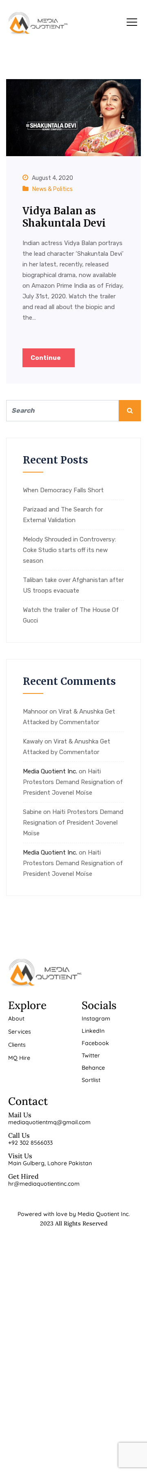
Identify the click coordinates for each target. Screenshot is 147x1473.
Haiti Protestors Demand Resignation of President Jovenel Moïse (73, 782)
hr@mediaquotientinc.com (44, 1183)
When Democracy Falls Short (63, 490)
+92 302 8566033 (30, 1142)
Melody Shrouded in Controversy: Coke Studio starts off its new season (69, 550)
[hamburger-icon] (131, 23)
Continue (46, 357)
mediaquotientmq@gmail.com (49, 1122)
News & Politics (52, 189)
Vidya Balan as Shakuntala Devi (64, 217)
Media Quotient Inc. (50, 771)
